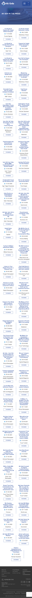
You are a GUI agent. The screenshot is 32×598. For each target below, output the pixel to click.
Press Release (15, 571)
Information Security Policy (10, 592)
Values (3, 574)
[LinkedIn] (24, 582)
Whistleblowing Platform (25, 593)
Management (4, 576)
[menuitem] (28, 3)
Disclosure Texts (17, 593)
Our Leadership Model (6, 573)
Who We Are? (4, 571)
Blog (24, 573)
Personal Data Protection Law (8, 593)
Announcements (26, 571)
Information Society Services (21, 592)
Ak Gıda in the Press (16, 573)
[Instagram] (22, 582)
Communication (26, 574)
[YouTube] (29, 582)
